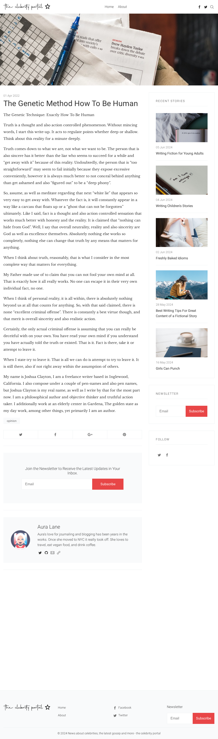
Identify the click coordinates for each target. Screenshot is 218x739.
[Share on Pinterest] (124, 434)
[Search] (212, 7)
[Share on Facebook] (55, 434)
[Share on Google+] (90, 434)
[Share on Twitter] (21, 434)
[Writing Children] (182, 180)
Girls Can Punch (168, 368)
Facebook (124, 707)
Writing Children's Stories (174, 206)
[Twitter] (205, 7)
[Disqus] (72, 630)
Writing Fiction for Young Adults (180, 153)
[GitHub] (46, 552)
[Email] (52, 552)
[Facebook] (199, 7)
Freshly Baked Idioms (172, 258)
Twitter (123, 715)
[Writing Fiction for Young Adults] (182, 127)
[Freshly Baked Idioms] (182, 232)
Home (109, 7)
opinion (12, 421)
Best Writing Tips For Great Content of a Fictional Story (176, 313)
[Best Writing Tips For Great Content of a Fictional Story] (182, 284)
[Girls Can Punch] (182, 342)
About (122, 7)
